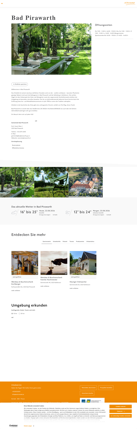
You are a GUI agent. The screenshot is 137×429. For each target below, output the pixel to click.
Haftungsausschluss (54, 402)
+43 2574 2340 (21, 131)
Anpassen (119, 411)
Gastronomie (47, 241)
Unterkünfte (56, 241)
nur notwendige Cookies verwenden (121, 415)
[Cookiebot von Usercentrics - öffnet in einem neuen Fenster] (13, 426)
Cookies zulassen (121, 406)
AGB (20, 402)
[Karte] (6, 3)
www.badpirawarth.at (24, 138)
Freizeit (65, 241)
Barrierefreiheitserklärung (39, 402)
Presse (23, 399)
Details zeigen (28, 426)
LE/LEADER (64, 402)
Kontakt (13, 399)
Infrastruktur (90, 241)
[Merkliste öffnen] (8, 3)
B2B (18, 399)
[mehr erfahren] (24, 271)
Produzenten (80, 241)
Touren (72, 241)
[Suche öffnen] (10, 3)
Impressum (14, 402)
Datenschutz (27, 402)
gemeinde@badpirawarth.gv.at (20, 136)
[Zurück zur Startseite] (129, 3)
